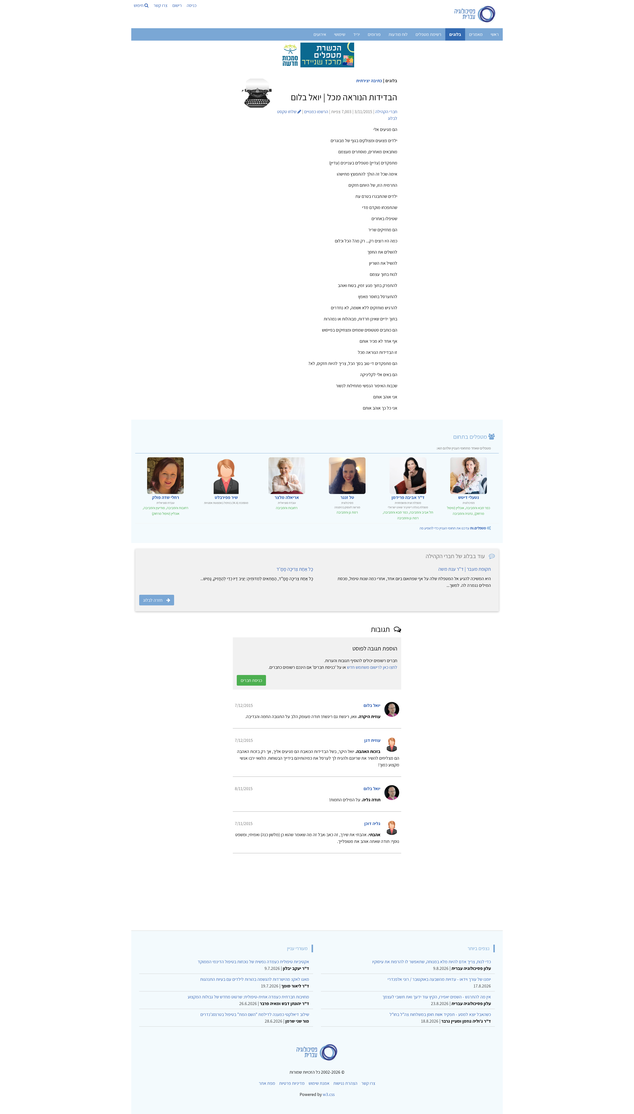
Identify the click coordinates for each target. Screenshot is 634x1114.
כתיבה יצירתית (369, 80)
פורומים (374, 34)
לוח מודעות (398, 34)
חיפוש (139, 5)
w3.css (329, 1101)
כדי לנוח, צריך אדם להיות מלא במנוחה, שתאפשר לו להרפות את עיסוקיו (431, 968)
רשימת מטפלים (428, 34)
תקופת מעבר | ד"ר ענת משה (464, 569)
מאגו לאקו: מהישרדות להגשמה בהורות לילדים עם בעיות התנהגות (254, 986)
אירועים (320, 34)
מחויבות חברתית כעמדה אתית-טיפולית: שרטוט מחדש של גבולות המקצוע (248, 1003)
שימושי (339, 34)
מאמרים (476, 34)
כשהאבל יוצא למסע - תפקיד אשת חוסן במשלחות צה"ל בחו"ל (440, 1021)
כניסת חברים (251, 687)
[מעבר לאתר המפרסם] (317, 54)
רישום (177, 5)
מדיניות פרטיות (292, 1090)
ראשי (495, 34)
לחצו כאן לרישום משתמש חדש (372, 674)
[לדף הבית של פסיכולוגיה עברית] (475, 14)
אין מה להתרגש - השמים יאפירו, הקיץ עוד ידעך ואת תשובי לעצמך (436, 1003)
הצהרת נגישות (345, 1090)
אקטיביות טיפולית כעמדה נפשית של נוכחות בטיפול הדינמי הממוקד (253, 968)
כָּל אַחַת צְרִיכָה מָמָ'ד (294, 569)
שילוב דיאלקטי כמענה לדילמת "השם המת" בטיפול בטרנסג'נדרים (254, 1021)
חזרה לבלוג (152, 600)
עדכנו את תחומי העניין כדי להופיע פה (453, 528)
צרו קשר (160, 5)
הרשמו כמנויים (316, 111)
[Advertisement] (350, 896)
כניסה (191, 5)
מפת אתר (267, 1090)
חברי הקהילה (386, 111)
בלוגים (455, 34)
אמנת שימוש (319, 1090)
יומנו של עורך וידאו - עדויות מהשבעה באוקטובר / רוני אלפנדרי (439, 986)
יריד (356, 34)
